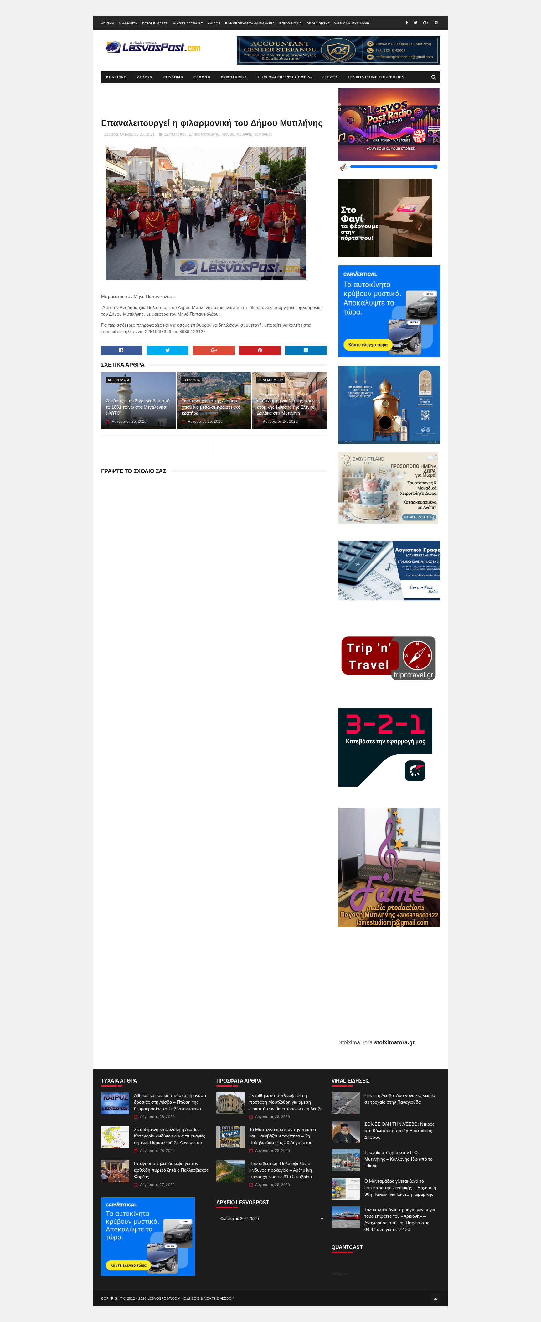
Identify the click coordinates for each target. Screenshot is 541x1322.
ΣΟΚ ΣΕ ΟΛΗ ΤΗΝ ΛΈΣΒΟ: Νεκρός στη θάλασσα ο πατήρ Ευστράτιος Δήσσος (399, 1130)
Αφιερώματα (118, 380)
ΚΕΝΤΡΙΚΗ (116, 77)
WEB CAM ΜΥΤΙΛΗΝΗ (351, 23)
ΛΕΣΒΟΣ (145, 77)
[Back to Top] (435, 1298)
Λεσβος (227, 134)
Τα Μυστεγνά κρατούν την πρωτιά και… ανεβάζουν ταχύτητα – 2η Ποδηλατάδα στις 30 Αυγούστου (282, 1136)
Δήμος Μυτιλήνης (204, 134)
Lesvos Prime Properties (376, 77)
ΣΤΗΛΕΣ (329, 77)
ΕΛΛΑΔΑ (201, 77)
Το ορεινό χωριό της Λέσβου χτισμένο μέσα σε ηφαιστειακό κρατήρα (211, 406)
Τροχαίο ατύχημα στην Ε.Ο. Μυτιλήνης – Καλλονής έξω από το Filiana (398, 1159)
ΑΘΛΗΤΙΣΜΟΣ (234, 77)
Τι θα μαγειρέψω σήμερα (284, 77)
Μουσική (243, 134)
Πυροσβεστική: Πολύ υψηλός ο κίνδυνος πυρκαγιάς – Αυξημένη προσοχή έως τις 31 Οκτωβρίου (280, 1170)
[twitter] (415, 23)
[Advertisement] (389, 987)
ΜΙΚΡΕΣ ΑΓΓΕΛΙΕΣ (188, 23)
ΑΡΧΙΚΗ (107, 23)
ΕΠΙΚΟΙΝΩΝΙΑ (290, 23)
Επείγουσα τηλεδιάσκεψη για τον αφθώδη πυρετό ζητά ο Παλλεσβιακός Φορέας (171, 1170)
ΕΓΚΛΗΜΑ (173, 77)
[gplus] (426, 23)
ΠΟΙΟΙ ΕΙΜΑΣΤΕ (155, 23)
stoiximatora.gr (394, 1042)
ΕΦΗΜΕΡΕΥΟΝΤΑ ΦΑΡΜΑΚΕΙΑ (250, 23)
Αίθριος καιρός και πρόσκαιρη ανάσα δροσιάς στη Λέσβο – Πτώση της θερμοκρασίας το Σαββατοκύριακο (170, 1102)
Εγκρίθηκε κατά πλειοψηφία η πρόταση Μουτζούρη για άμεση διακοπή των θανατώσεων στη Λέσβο (286, 1102)
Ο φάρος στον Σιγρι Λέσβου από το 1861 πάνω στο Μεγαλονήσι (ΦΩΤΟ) (138, 406)
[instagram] (436, 23)
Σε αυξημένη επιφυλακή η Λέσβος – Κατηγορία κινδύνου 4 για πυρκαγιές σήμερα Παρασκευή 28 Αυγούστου (169, 1136)
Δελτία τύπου (175, 134)
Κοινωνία (191, 380)
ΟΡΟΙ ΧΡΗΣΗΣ (318, 23)
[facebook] (406, 23)
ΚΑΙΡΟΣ (214, 23)
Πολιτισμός (263, 134)
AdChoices (340, 1274)
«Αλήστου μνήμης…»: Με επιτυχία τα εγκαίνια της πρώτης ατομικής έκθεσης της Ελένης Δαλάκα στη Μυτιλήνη (288, 404)
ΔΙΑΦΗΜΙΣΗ (128, 23)
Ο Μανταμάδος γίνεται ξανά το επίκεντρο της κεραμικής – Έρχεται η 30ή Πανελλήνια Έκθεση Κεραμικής (400, 1187)
